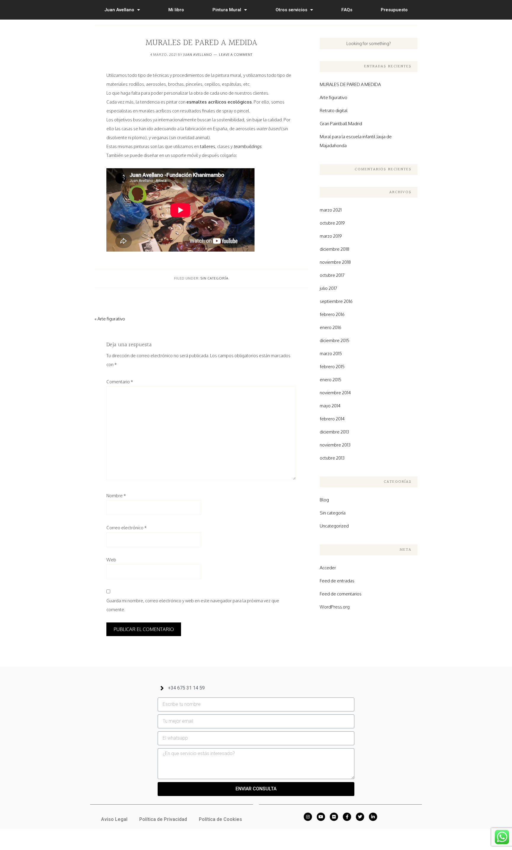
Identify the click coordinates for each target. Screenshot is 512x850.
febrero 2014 (332, 419)
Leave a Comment (235, 55)
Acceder (328, 568)
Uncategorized (334, 526)
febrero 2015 (332, 366)
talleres (207, 146)
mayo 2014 (330, 406)
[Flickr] (334, 817)
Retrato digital (334, 110)
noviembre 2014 (335, 392)
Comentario (119, 382)
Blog (324, 500)
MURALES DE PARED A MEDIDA (350, 84)
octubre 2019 (332, 223)
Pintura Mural (226, 9)
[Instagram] (308, 817)
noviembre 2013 (335, 445)
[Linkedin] (373, 817)
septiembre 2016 (336, 301)
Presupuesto (394, 9)
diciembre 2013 (334, 432)
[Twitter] (360, 817)
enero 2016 (330, 327)
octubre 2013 (332, 458)
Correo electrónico (126, 527)
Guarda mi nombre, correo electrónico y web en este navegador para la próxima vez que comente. (192, 605)
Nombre (116, 495)
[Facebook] (347, 817)
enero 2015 (330, 379)
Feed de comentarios (340, 594)
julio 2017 (328, 288)
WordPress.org (335, 607)
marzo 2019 (331, 236)
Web (111, 560)
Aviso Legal (114, 819)
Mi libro (176, 9)
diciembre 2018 (334, 249)
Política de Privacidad (163, 819)
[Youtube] (321, 817)
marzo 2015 (331, 353)
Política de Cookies (220, 819)
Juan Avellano (119, 9)
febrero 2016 (332, 314)
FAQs (346, 9)
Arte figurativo (333, 97)
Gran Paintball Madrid (341, 123)
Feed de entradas (337, 581)
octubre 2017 (332, 275)
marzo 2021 (331, 210)
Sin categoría (214, 278)
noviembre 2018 (335, 262)
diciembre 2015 (334, 340)
